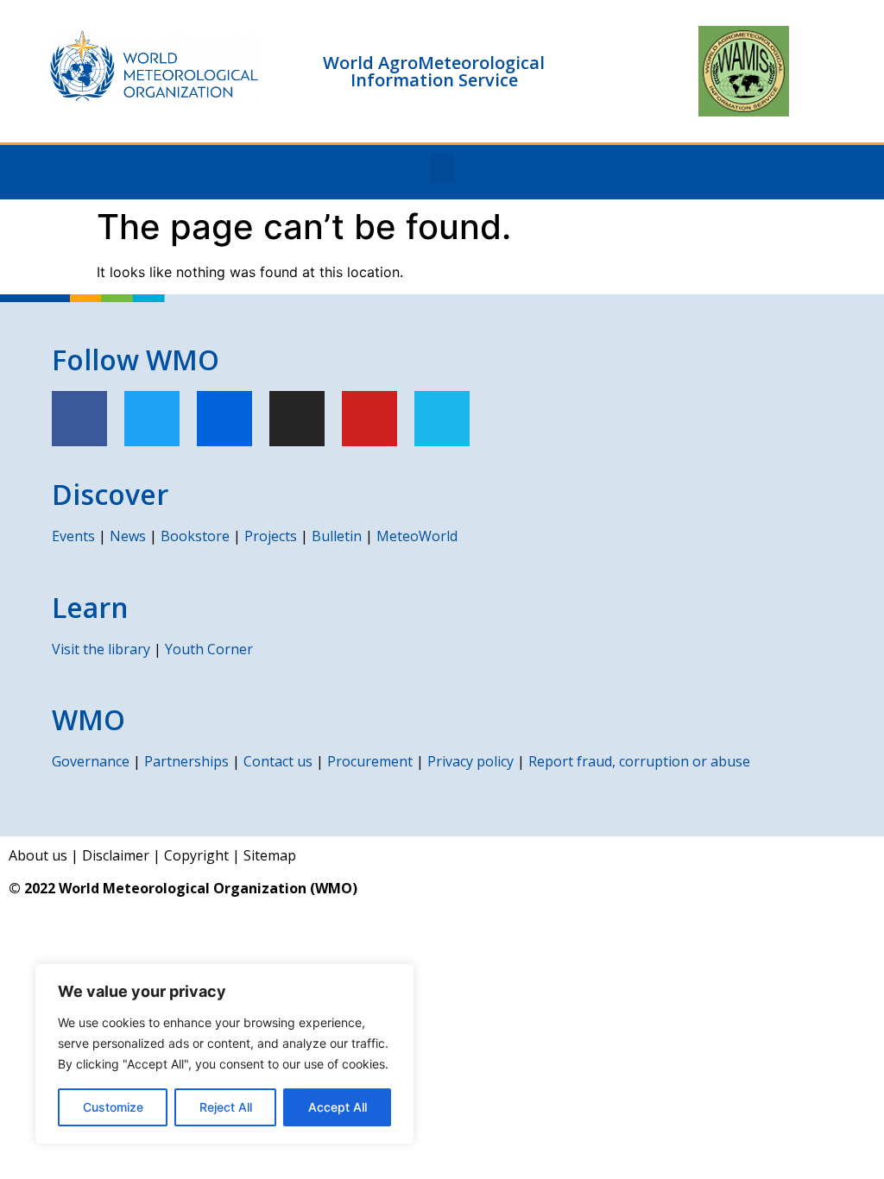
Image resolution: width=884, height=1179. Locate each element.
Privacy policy (470, 761)
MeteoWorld (417, 535)
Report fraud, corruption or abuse (639, 761)
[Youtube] (369, 418)
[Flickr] (224, 418)
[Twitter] (152, 418)
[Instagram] (297, 418)
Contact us (278, 761)
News (128, 535)
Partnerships (186, 761)
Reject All (225, 1107)
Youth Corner (209, 649)
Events (73, 535)
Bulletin (337, 535)
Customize (113, 1107)
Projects (270, 535)
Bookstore (195, 535)
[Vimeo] (442, 418)
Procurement (370, 761)
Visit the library (101, 649)
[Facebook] (79, 418)
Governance (90, 761)
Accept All (337, 1107)
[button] (442, 168)
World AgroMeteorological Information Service (434, 71)
